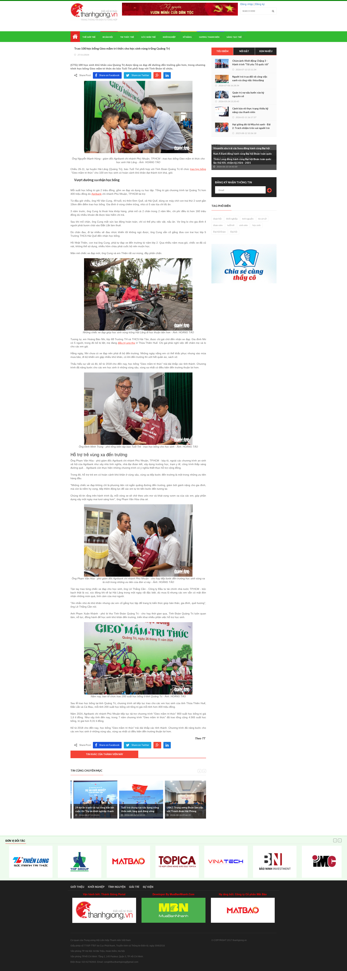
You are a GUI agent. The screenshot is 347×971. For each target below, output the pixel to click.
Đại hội (233, 231)
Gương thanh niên (209, 37)
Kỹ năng (187, 37)
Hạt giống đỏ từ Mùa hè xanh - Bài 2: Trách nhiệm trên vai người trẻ (251, 126)
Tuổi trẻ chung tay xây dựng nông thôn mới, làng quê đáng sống (137, 809)
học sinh (256, 225)
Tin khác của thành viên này (104, 754)
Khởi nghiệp (169, 37)
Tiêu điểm (222, 51)
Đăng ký (260, 4)
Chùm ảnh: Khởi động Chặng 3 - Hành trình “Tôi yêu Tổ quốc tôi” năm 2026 (250, 64)
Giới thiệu (77, 887)
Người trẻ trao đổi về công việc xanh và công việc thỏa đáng (249, 78)
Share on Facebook (109, 75)
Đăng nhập (246, 4)
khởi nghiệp (231, 218)
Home (75, 36)
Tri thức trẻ (127, 37)
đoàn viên (218, 225)
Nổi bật (244, 51)
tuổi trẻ (230, 225)
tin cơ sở (262, 218)
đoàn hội (217, 218)
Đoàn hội (108, 37)
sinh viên (243, 225)
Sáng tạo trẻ (234, 37)
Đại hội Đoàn (219, 231)
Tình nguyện (116, 887)
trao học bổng (198, 169)
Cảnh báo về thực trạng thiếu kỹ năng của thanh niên (250, 110)
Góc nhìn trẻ (148, 37)
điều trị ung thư (126, 342)
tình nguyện (248, 218)
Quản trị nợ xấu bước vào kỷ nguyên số (248, 94)
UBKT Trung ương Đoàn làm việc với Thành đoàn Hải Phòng (182, 809)
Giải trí (134, 887)
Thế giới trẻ (88, 37)
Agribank (96, 193)
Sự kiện (148, 887)
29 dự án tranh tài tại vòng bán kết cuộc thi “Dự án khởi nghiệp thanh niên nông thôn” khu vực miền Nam (92, 811)
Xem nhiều (266, 51)
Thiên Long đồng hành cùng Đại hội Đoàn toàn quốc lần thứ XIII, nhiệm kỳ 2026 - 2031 (242, 161)
